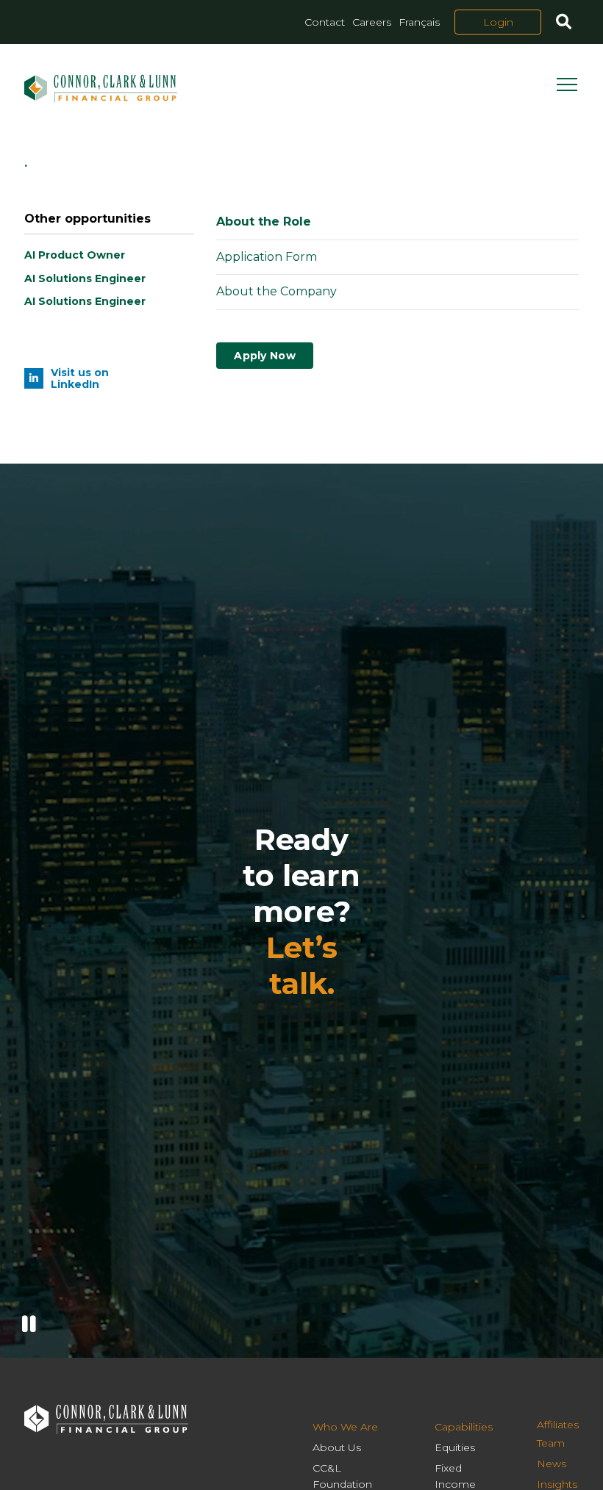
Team (551, 1443)
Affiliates (558, 1424)
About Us (337, 1447)
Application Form (266, 257)
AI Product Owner (74, 255)
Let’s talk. (302, 965)
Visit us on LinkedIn (80, 378)
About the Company (276, 291)
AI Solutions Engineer (85, 279)
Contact (324, 22)
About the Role (263, 221)
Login (498, 22)
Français (419, 22)
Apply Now (265, 355)
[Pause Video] (29, 1324)
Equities (455, 1447)
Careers (371, 22)
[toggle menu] (568, 89)
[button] (563, 23)
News (551, 1463)
